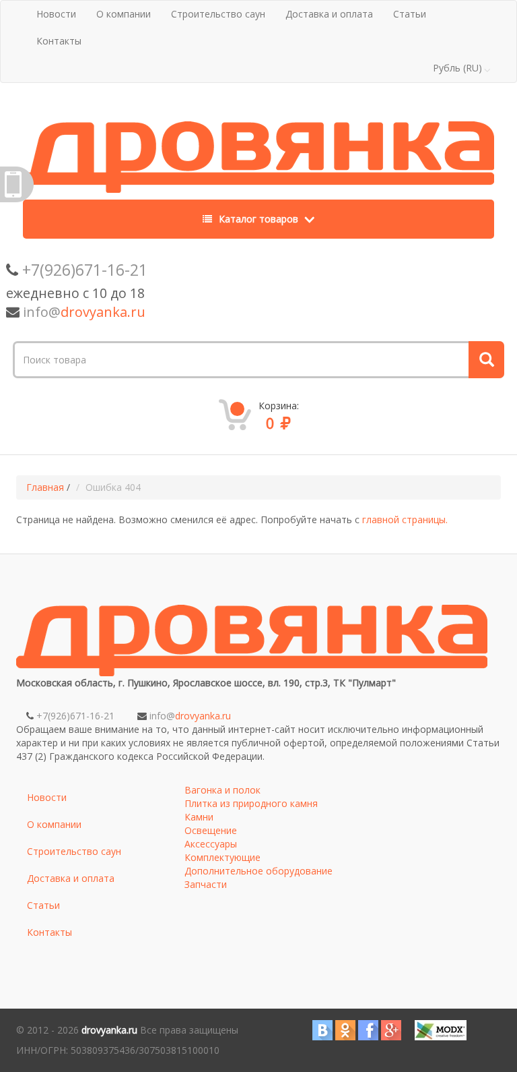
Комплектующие (222, 857)
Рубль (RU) (457, 67)
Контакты (58, 40)
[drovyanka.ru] (258, 153)
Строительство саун (218, 13)
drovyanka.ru (109, 1029)
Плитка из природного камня (251, 803)
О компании (123, 13)
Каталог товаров (258, 218)
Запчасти (205, 884)
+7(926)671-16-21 (84, 269)
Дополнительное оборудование (258, 870)
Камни (198, 816)
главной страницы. (405, 519)
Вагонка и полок (222, 789)
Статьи (409, 13)
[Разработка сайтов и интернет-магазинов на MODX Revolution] (441, 1029)
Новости (56, 13)
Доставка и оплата (329, 13)
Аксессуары (210, 843)
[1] (485, 360)
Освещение (210, 830)
